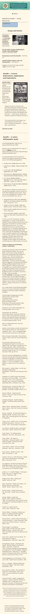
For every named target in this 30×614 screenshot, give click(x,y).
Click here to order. (7, 128)
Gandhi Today (6, 82)
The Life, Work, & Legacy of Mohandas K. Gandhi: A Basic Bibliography (13, 50)
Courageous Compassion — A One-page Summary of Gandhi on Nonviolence (6, 39)
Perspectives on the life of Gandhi (11, 55)
